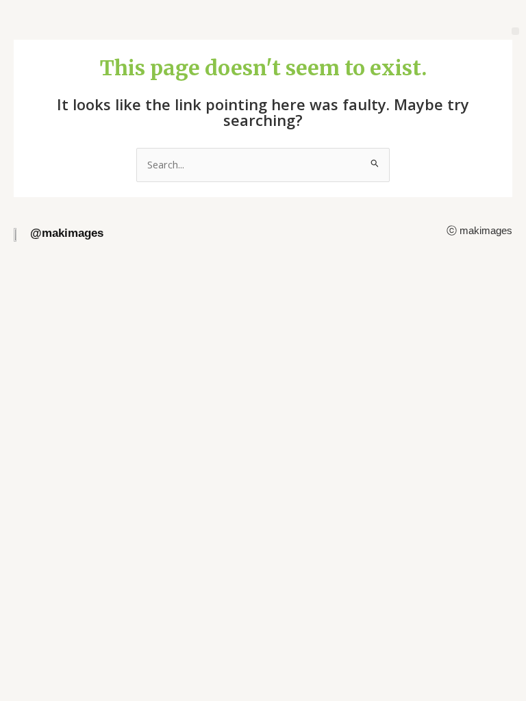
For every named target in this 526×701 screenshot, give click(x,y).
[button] (515, 31)
